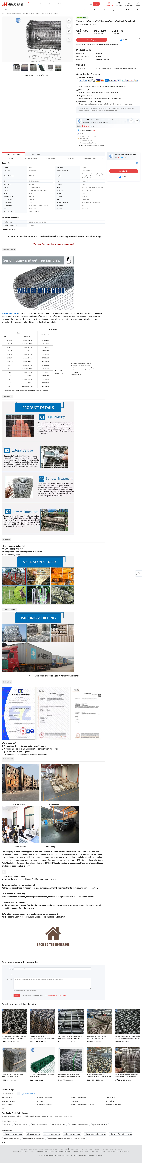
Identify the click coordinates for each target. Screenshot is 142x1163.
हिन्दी (97, 1151)
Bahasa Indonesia (124, 1151)
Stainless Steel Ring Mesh (113, 1104)
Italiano (61, 1151)
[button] (98, 158)
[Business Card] (137, 163)
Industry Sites (83, 1149)
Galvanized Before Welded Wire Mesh (121, 1134)
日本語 (92, 1151)
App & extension (116, 10)
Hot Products (23, 1149)
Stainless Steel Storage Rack (45, 1104)
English (26, 1151)
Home (3, 13)
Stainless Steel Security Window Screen (82, 1104)
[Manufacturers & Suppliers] (12, 4)
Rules (138, 10)
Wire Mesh (25, 13)
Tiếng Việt (115, 1151)
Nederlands (75, 1151)
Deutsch (67, 1151)
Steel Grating (40, 1101)
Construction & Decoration (14, 13)
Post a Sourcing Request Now (56, 995)
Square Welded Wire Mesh (100, 1125)
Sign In (79, 145)
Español (32, 1151)
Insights (120, 1149)
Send (16, 995)
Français (46, 1151)
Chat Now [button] (125, 40)
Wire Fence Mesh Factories (52, 1134)
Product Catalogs (29, 1093)
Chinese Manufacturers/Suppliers (48, 1149)
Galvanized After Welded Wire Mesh (95, 1134)
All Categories (9, 10)
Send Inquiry (91, 40)
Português (39, 1151)
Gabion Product (110, 1097)
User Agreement (82, 1155)
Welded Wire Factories (33, 1134)
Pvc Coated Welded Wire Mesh (50, 13)
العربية (81, 1151)
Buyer (95, 10)
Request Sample (112, 44)
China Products (33, 1149)
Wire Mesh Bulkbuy (79, 1139)
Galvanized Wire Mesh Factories (13, 1134)
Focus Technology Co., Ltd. (58, 1155)
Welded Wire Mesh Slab (58, 1125)
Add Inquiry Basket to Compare (37, 75)
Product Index (104, 1149)
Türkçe (108, 1151)
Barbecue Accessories (8, 1101)
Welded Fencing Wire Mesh (11, 1139)
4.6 (116, 157)
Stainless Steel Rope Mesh (44, 1097)
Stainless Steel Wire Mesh (78, 1097)
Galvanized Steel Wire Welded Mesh (33, 1139)
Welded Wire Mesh (35, 13)
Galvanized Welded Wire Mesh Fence (59, 1139)
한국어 (86, 1151)
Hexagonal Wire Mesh (21, 1125)
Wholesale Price (74, 1149)
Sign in (138, 5)
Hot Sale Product (7, 1097)
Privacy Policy (99, 1155)
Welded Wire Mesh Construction (78, 1125)
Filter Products (110, 1101)
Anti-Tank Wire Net (7, 1104)
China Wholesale (63, 1149)
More (3, 1142)
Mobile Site (113, 1149)
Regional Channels (94, 1149)
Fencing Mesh (75, 1101)
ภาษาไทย (102, 1151)
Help (105, 10)
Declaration (91, 1155)
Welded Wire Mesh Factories (72, 1134)
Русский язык (53, 1151)
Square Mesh (7, 1125)
